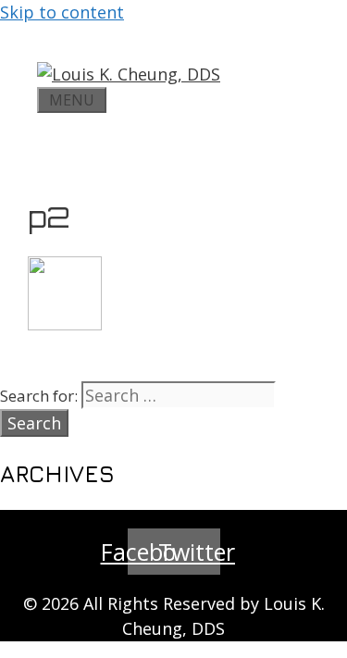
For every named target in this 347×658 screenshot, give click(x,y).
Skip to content (62, 12)
